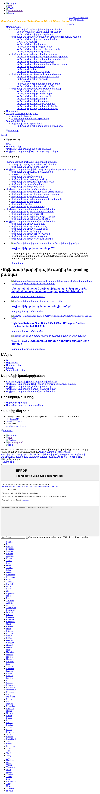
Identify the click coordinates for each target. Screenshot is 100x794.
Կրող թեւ (28, 454)
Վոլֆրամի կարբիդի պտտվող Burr (35, 96)
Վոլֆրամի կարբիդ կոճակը (31, 66)
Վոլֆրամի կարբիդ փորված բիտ (34, 101)
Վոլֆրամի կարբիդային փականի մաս (37, 39)
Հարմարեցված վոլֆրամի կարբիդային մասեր (36, 29)
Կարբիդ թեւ (74, 457)
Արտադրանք (13, 27)
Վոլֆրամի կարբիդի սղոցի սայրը (34, 94)
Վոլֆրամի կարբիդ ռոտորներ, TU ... (34, 248)
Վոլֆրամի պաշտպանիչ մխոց (33, 52)
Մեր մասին (12, 111)
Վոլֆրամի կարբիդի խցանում (27, 187)
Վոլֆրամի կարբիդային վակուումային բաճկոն (41, 306)
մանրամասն (38, 296)
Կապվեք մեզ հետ (16, 121)
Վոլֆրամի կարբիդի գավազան (33, 91)
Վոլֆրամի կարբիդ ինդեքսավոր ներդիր (38, 84)
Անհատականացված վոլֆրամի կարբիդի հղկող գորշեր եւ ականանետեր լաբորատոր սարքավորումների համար (49, 290)
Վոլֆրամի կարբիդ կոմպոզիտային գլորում (40, 126)
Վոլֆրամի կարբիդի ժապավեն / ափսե (38, 76)
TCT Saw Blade (23, 81)
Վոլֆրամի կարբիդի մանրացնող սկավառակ (41, 59)
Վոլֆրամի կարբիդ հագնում (26, 123)
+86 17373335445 (13, 421)
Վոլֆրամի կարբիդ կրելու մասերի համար (34, 54)
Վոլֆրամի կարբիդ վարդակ (32, 44)
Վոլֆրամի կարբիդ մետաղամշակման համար (36, 89)
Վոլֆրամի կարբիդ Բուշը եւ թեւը (34, 47)
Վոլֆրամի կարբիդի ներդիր (32, 99)
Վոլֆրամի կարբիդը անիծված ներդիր (37, 106)
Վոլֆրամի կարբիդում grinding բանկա (53, 454)
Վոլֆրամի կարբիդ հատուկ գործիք (36, 86)
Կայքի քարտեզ (47, 452)
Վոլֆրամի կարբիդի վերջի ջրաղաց (36, 104)
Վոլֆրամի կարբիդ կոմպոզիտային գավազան (42, 64)
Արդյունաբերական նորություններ (30, 118)
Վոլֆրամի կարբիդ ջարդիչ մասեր (35, 34)
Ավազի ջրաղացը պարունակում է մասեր (39, 32)
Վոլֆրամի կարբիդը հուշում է (32, 79)
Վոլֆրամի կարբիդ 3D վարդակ (33, 71)
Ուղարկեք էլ (7, 462)
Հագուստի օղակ (58, 457)
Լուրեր (10, 368)
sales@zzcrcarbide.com (78, 17)
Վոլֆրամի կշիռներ (27, 69)
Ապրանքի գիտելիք (21, 116)
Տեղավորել (17, 263)
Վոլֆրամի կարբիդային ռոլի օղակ (35, 62)
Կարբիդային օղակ (11, 454)
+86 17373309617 (76, 20)
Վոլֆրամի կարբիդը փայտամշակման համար (36, 74)
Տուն (71, 24)
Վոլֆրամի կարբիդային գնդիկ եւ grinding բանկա (42, 57)
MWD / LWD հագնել (27, 42)
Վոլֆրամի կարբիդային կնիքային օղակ (38, 49)
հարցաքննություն (21, 296)
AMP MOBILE (64, 452)
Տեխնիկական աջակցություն (22, 113)
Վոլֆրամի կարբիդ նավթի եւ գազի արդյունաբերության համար (46, 37)
